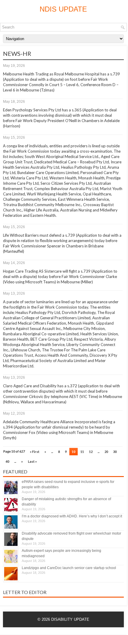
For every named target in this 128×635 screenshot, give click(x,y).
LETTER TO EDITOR (24, 592)
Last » (32, 461)
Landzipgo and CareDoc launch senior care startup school (69, 568)
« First (34, 452)
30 (115, 452)
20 (106, 452)
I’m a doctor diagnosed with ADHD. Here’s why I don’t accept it (72, 516)
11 (82, 452)
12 (91, 452)
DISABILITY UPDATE (70, 619)
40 (7, 461)
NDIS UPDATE (63, 9)
